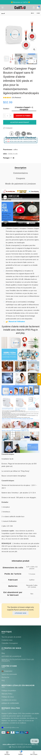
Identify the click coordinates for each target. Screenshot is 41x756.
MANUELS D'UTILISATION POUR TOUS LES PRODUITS (18, 660)
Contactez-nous (7, 640)
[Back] (3, 13)
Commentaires (20, 173)
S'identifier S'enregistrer (10, 643)
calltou (15, 149)
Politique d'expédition (9, 690)
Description (20, 168)
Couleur (6, 108)
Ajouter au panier (23, 116)
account (33, 7)
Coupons (20, 178)
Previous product (32, 13)
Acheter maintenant (19, 122)
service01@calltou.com (11, 727)
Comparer (9, 128)
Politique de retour (8, 697)
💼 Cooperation (7, 671)
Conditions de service (9, 700)
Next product (37, 13)
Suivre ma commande (9, 674)
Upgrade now (20, 613)
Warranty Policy (7, 694)
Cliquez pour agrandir (34, 49)
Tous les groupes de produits (11, 637)
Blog (3, 653)
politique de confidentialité (10, 703)
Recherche (5, 677)
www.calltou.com (8, 744)
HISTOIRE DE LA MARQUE (11, 656)
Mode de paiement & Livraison (20, 184)
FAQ (3, 680)
